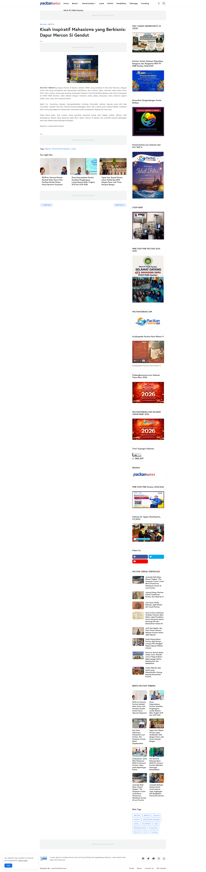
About (139, 868)
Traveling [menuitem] (145, 3)
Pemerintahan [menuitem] (88, 3)
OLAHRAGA (146, 824)
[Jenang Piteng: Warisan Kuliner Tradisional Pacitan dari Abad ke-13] (138, 595)
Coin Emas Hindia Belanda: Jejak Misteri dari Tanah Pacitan (153, 605)
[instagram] (159, 859)
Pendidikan (153, 828)
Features (156, 815)
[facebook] (140, 557)
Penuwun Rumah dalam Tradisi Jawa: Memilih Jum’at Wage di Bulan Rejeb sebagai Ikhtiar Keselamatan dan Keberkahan (154, 657)
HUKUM (137, 819)
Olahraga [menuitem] (134, 3)
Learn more (22, 860)
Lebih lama (119, 205)
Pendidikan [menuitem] (121, 3)
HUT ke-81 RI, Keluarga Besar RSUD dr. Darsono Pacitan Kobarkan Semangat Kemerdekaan (156, 764)
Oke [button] (8, 865)
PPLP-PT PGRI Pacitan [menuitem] (73, 10)
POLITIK (137, 832)
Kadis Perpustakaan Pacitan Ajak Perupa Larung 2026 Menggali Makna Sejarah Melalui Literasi (154, 643)
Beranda (43, 24)
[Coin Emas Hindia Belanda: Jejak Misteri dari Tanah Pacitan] (138, 605)
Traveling (153, 832)
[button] (159, 3)
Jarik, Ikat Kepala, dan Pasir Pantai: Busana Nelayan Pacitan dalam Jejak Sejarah (154, 631)
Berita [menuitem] (74, 3)
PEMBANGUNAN (140, 828)
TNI (145, 832)
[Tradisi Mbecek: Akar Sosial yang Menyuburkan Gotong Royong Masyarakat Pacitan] (138, 671)
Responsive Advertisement (103, 15)
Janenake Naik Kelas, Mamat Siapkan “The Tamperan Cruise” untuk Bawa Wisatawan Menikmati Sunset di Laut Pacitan (154, 582)
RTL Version (161, 868)
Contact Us (149, 868)
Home (131, 868)
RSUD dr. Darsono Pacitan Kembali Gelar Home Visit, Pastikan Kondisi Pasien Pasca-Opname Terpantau (52, 181)
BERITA (51, 24)
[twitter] (156, 557)
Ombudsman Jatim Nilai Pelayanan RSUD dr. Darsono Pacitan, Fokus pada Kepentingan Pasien (139, 764)
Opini (156, 824)
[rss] (164, 859)
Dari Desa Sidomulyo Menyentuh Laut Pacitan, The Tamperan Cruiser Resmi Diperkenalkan (139, 736)
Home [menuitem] (66, 3)
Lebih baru (47, 205)
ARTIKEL (137, 815)
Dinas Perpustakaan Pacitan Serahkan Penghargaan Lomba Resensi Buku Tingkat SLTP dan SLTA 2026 (83, 181)
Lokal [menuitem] (101, 3)
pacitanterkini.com (59, 868)
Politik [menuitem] (110, 3)
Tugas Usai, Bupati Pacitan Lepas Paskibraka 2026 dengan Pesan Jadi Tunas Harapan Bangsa (112, 181)
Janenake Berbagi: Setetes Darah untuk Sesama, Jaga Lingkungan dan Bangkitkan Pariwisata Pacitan (156, 790)
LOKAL (73, 149)
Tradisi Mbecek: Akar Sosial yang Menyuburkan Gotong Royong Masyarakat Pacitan (153, 672)
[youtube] (140, 561)
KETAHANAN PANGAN (61, 149)
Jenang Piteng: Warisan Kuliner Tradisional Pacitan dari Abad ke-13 (154, 594)
